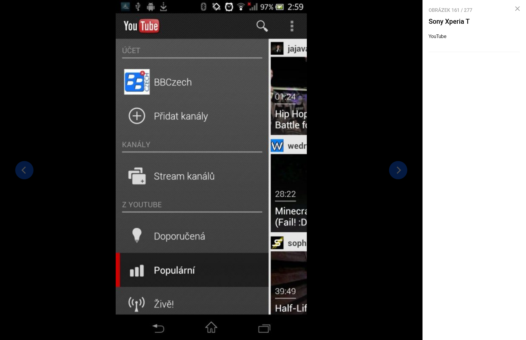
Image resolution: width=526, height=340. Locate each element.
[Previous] (24, 170)
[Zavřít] (517, 8)
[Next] (398, 170)
